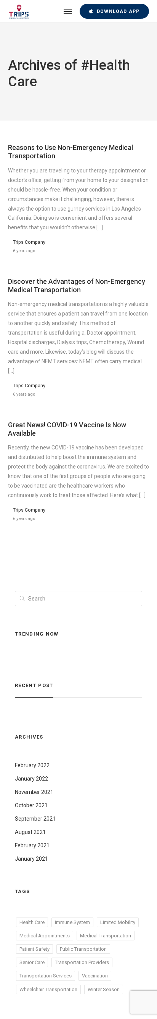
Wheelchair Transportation (48, 989)
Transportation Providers (82, 962)
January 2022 (31, 779)
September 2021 (35, 819)
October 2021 (31, 805)
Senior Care (32, 962)
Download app (118, 11)
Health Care (32, 922)
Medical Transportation (105, 936)
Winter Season (104, 989)
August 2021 (30, 832)
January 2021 (31, 859)
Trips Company (29, 242)
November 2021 (34, 792)
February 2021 (32, 845)
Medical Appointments (44, 936)
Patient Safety (34, 949)
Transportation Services (45, 976)
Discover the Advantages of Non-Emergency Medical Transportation (76, 285)
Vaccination (95, 976)
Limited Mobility (117, 922)
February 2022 (32, 765)
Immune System (72, 922)
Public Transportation (83, 949)
